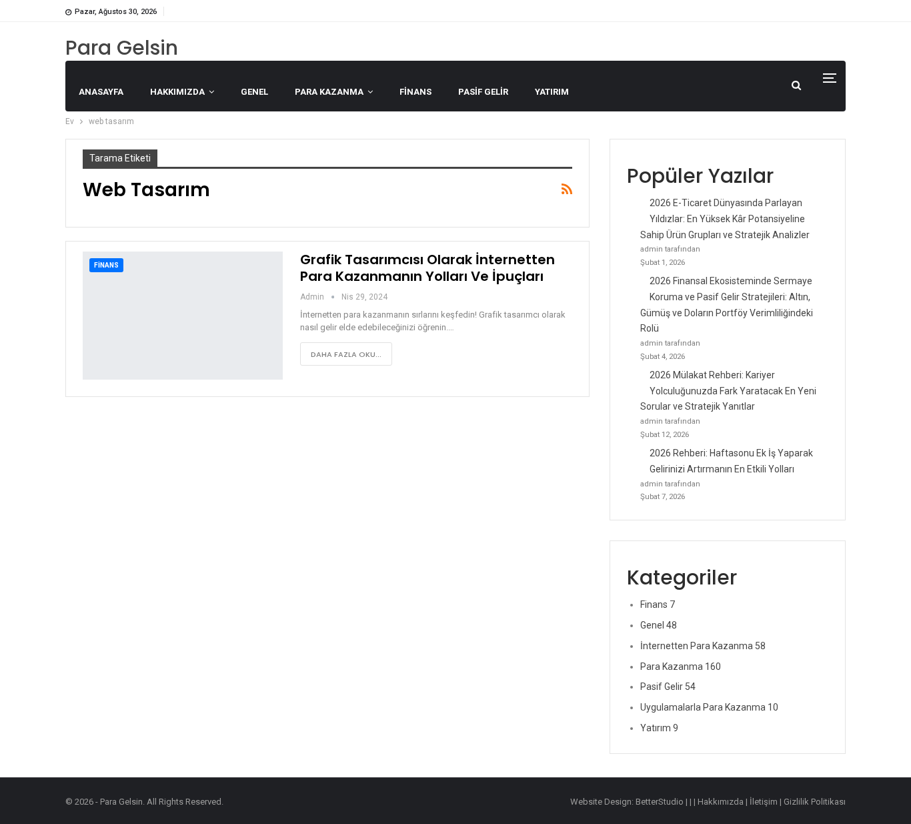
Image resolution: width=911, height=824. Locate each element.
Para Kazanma (329, 92)
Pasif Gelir (483, 92)
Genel (254, 92)
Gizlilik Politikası (815, 802)
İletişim (764, 802)
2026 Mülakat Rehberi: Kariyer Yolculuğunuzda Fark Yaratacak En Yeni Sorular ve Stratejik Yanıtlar (728, 391)
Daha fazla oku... (346, 354)
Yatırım (552, 92)
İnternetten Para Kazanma (703, 646)
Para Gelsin (121, 47)
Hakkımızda (177, 92)
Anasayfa (101, 92)
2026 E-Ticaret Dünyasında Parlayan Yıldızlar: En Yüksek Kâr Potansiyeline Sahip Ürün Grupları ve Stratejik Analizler (725, 218)
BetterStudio (660, 802)
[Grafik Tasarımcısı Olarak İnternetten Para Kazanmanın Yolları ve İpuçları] (183, 316)
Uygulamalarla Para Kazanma (709, 707)
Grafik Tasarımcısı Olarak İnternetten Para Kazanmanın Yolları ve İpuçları (427, 268)
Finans (415, 92)
